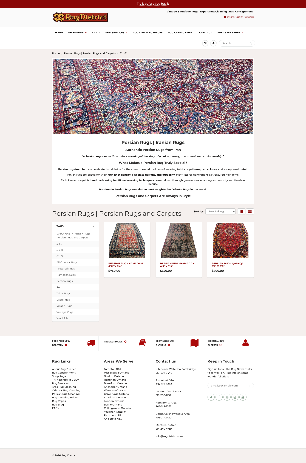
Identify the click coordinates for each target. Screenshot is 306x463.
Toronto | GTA (112, 369)
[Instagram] (235, 397)
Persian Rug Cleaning (66, 394)
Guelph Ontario (114, 376)
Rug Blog (58, 404)
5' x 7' (59, 243)
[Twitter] (211, 397)
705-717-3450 (163, 417)
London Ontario (114, 401)
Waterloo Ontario (115, 390)
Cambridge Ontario (116, 394)
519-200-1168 (163, 395)
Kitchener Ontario (115, 386)
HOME (59, 32)
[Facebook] (219, 397)
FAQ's (55, 408)
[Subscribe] (249, 386)
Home (56, 53)
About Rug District (64, 369)
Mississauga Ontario (116, 372)
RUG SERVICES (114, 32)
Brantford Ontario (115, 383)
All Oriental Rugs (67, 262)
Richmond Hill (113, 415)
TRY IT (96, 32)
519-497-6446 (164, 372)
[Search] (251, 43)
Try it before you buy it (153, 3)
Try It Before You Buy (65, 379)
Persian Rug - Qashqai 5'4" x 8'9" (228, 265)
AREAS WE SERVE (228, 32)
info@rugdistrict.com (240, 16)
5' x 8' (59, 250)
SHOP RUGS (76, 32)
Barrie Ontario (113, 404)
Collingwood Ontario (117, 408)
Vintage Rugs (64, 312)
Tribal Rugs (63, 293)
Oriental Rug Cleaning (66, 390)
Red (58, 287)
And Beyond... (113, 418)
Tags (60, 226)
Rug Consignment (64, 372)
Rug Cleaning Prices (148, 32)
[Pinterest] (227, 397)
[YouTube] (242, 397)
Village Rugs (64, 305)
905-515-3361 (163, 406)
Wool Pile (62, 318)
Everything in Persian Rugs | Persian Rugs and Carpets (74, 235)
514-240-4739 (164, 428)
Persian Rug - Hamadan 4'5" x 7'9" (177, 265)
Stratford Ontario (115, 397)
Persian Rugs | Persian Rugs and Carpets (90, 53)
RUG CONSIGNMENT (181, 32)
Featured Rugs (65, 268)
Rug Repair (59, 401)
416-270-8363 (164, 384)
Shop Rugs (59, 376)
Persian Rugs (64, 281)
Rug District (69, 455)
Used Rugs (63, 299)
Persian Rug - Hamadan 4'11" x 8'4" (125, 265)
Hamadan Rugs (66, 274)
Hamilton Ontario (115, 379)
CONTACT (205, 32)
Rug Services (60, 383)
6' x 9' (59, 256)
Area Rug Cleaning (64, 386)
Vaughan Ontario (115, 411)
